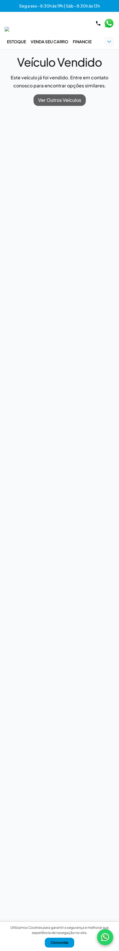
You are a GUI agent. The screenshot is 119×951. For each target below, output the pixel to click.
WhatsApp (108, 23)
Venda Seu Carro (49, 41)
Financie (82, 41)
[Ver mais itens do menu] (109, 41)
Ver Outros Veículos (59, 100)
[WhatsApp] (105, 937)
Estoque (16, 41)
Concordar (59, 942)
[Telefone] (98, 23)
